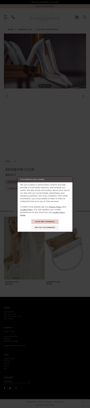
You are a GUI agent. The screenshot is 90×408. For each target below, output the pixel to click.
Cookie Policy (26, 210)
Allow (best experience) (45, 221)
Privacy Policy (55, 207)
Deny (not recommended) (45, 227)
